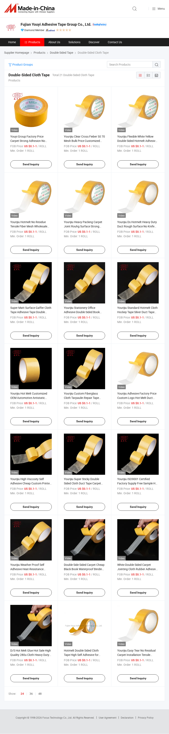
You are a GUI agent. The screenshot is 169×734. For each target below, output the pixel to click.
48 (40, 694)
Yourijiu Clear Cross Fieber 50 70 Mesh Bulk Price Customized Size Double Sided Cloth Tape (84, 140)
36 (31, 694)
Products (34, 42)
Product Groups (22, 64)
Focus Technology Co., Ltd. (57, 717)
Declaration (127, 717)
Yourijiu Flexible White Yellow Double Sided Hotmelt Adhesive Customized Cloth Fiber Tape (137, 140)
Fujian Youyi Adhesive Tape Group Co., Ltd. (56, 24)
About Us (54, 42)
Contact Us (115, 42)
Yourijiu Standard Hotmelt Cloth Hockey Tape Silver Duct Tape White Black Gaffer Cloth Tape (137, 312)
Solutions (74, 42)
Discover (94, 42)
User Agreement (107, 717)
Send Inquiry (31, 164)
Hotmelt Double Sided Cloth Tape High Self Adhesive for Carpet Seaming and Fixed (81, 654)
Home (12, 42)
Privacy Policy (146, 717)
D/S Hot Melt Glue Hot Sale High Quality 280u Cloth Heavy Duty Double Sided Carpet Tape (30, 654)
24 (22, 693)
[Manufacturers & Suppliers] (30, 8)
